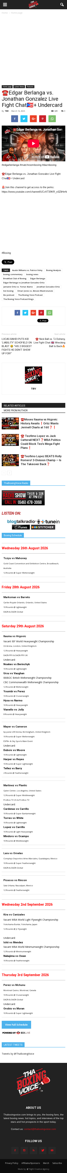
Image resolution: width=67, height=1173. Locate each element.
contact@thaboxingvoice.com (40, 1129)
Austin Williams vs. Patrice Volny (27, 270)
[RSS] (33, 1150)
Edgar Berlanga (37, 278)
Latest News (19, 86)
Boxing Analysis (53, 270)
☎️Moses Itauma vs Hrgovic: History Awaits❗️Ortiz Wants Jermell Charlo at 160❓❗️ (40, 423)
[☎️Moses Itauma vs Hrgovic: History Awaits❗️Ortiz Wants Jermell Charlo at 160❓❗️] (10, 423)
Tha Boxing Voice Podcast (30, 295)
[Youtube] (52, 1150)
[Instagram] (24, 1150)
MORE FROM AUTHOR (16, 410)
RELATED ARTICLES (14, 405)
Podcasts (30, 86)
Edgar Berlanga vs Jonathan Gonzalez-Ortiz (23, 282)
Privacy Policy (11, 1163)
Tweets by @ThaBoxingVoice (18, 1053)
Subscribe (57, 1163)
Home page (7, 86)
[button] (62, 4)
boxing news (32, 274)
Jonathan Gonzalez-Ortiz (48, 286)
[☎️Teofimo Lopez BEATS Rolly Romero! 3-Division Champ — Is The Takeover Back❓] (10, 460)
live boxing (8, 291)
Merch (46, 1163)
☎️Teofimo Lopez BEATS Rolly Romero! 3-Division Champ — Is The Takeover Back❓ (41, 460)
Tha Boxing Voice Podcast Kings (18, 299)
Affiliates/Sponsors (30, 1163)
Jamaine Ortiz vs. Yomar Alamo (18, 286)
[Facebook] (15, 1150)
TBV (7, 111)
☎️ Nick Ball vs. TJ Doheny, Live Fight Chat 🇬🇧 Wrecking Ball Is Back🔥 (49, 342)
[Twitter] (42, 1150)
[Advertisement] (33, 50)
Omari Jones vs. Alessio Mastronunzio (35, 291)
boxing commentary (13, 274)
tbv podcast (8, 295)
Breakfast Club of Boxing (14, 278)
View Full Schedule (16, 1024)
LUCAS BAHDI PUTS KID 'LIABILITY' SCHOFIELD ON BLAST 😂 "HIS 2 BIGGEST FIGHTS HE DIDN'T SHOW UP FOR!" (17, 346)
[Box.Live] (16, 1033)
